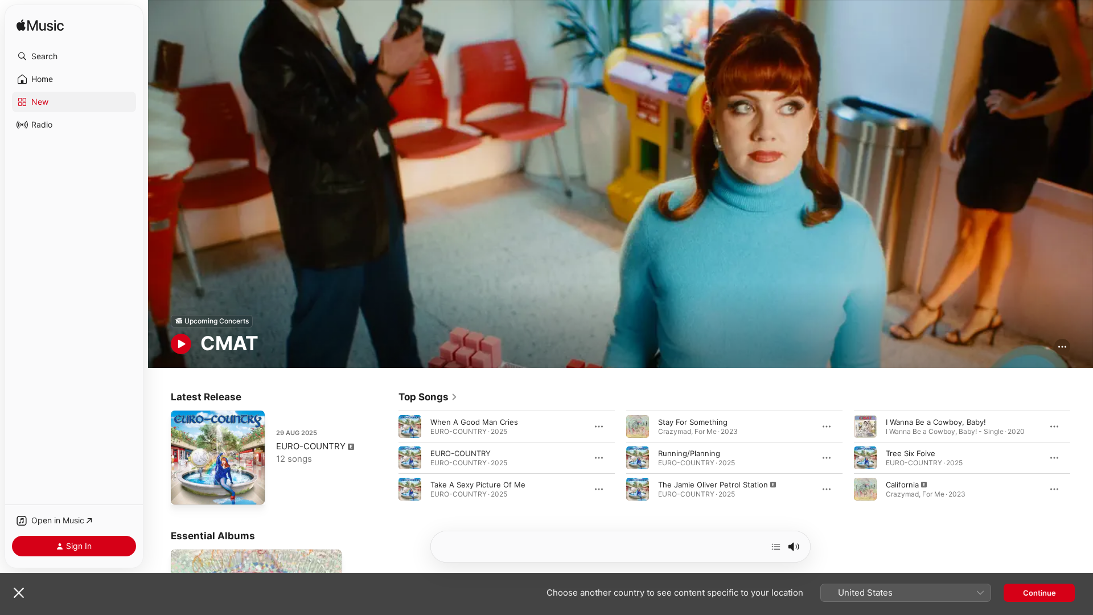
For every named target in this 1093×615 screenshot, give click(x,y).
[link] (428, 397)
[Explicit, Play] (637, 488)
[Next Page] (1082, 457)
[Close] (19, 593)
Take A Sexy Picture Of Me (477, 484)
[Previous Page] (387, 457)
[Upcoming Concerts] (212, 321)
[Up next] (776, 547)
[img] (40, 25)
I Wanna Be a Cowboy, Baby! (936, 421)
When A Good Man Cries (474, 421)
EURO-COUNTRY (311, 446)
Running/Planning (689, 452)
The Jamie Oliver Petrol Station (713, 484)
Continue (1039, 592)
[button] (74, 56)
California (902, 484)
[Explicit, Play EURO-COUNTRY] (185, 490)
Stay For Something (693, 421)
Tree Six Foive (910, 452)
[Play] (181, 344)
